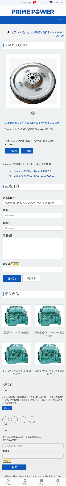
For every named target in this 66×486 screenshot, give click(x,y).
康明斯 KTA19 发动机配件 (16, 332)
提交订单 (12, 278)
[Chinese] (39, 2)
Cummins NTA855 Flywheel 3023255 (32, 171)
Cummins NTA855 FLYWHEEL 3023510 (34, 176)
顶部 (58, 484)
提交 (14, 467)
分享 (8, 484)
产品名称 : (9, 197)
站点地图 (57, 476)
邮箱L (28, 151)
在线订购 (12, 151)
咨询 (41, 484)
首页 (13, 32)
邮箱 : (7, 223)
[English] (55, 2)
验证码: (7, 264)
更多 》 (7, 408)
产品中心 (24, 32)
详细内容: (8, 235)
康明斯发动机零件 (42, 32)
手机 (25, 484)
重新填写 (31, 278)
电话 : (7, 210)
